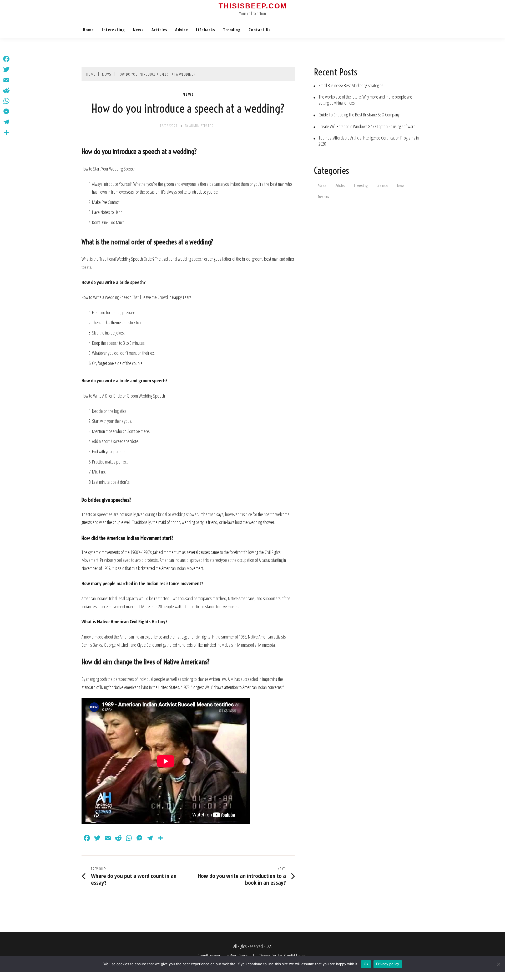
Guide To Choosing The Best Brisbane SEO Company (359, 115)
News (138, 30)
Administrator (201, 125)
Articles (159, 30)
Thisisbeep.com (253, 6)
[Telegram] (6, 122)
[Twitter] (6, 69)
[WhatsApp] (6, 101)
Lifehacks (205, 30)
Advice (181, 30)
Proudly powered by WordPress (223, 956)
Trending (232, 30)
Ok (366, 964)
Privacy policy (387, 964)
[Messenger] (6, 111)
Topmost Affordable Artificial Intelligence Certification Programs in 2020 (369, 141)
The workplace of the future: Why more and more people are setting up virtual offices (365, 100)
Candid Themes (296, 956)
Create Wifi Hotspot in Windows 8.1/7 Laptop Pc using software (367, 127)
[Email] (6, 80)
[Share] (6, 132)
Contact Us (260, 30)
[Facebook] (6, 59)
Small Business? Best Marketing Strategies (351, 86)
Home (88, 30)
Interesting (113, 30)
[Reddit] (6, 90)
